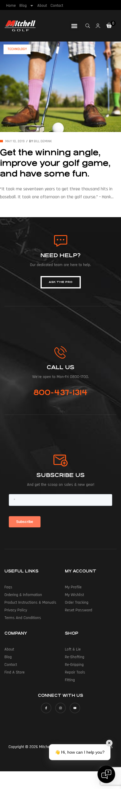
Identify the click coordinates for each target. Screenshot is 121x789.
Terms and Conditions (22, 617)
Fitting (70, 680)
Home (11, 5)
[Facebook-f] (46, 708)
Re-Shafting (74, 657)
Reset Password (78, 610)
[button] (74, 26)
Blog (23, 5)
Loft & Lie (73, 649)
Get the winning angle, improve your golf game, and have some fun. (55, 163)
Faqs (8, 587)
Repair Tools (75, 672)
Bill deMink (43, 141)
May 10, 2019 (15, 141)
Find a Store (14, 672)
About (42, 5)
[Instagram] (60, 708)
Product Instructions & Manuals (30, 602)
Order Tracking (76, 602)
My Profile (73, 587)
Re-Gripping (74, 664)
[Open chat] (106, 774)
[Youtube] (75, 708)
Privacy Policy (15, 610)
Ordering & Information (23, 594)
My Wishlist (74, 594)
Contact (57, 5)
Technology (17, 49)
